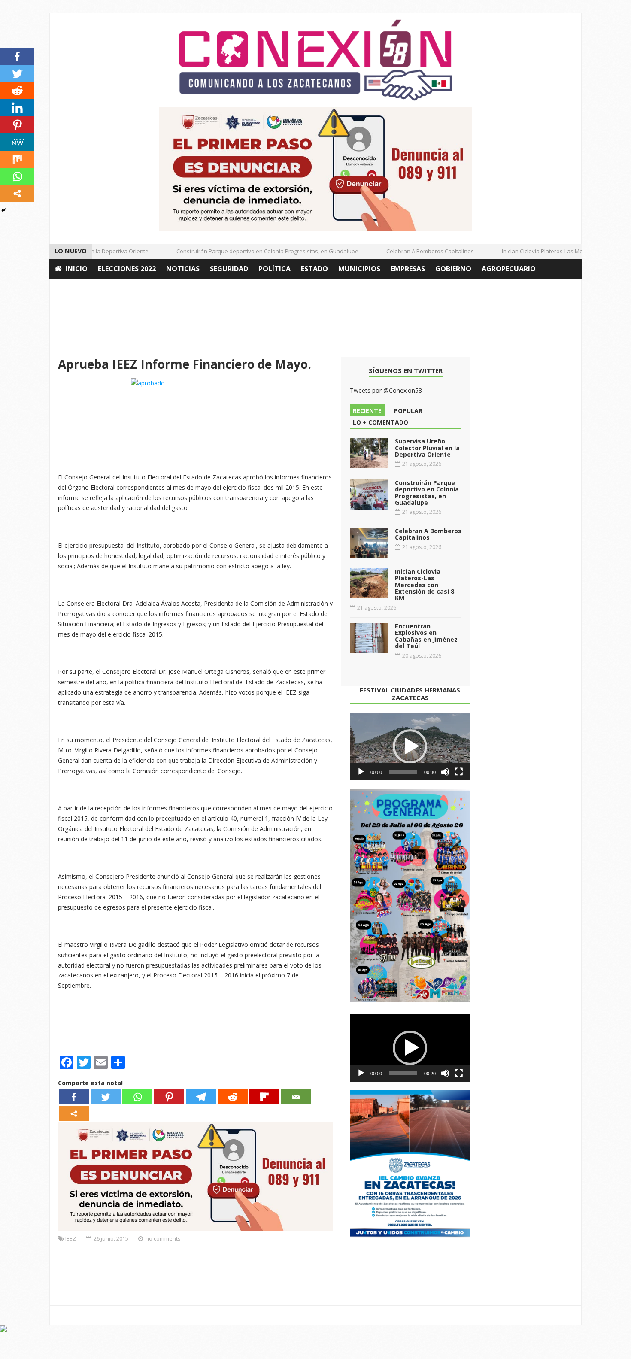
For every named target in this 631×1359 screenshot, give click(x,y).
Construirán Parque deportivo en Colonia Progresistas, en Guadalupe (255, 251)
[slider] (403, 772)
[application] (410, 746)
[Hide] (3, 210)
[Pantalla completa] (459, 771)
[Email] (296, 1096)
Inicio (76, 268)
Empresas (408, 268)
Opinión (70, 288)
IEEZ (70, 1238)
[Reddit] (233, 1096)
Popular (408, 410)
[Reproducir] (361, 771)
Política (274, 268)
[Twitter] (106, 1096)
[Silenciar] (445, 771)
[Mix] (17, 159)
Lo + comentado (380, 422)
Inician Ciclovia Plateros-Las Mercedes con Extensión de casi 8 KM (424, 584)
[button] (410, 746)
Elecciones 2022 (127, 268)
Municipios (359, 268)
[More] (74, 1113)
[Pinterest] (169, 1096)
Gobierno (453, 268)
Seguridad (229, 268)
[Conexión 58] (315, 60)
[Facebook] (74, 1096)
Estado (314, 268)
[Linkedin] (17, 107)
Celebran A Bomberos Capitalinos (417, 251)
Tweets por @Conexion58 (386, 390)
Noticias (183, 268)
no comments (163, 1238)
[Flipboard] (264, 1096)
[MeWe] (17, 142)
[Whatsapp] (137, 1096)
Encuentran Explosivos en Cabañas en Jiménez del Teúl (426, 636)
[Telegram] (201, 1096)
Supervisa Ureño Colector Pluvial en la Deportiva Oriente (427, 447)
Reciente (367, 410)
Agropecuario (509, 268)
